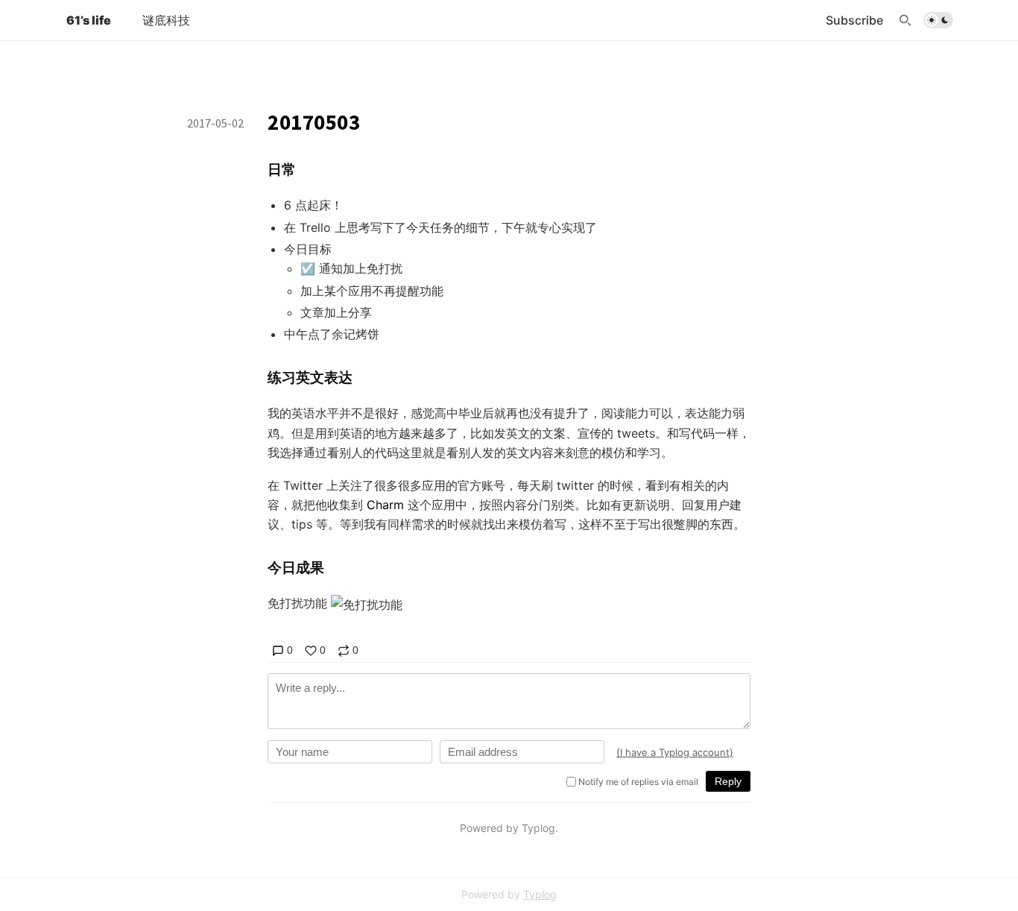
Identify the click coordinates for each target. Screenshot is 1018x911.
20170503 (314, 122)
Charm (385, 504)
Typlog (540, 894)
